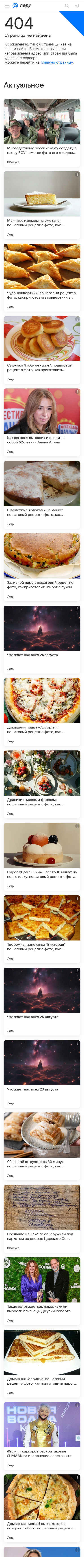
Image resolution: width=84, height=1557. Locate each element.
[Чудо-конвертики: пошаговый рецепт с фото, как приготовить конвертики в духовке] (42, 278)
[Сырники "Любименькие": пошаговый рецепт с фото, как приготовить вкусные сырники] (42, 350)
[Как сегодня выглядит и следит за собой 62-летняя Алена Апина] (42, 422)
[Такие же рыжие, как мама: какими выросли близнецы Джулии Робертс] (42, 1291)
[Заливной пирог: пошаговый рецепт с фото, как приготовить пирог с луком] (42, 567)
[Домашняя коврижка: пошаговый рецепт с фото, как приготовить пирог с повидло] (42, 1363)
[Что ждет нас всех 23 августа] (42, 1074)
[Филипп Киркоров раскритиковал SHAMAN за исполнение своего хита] (42, 1436)
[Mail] (15, 5)
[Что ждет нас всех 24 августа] (42, 640)
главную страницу (57, 62)
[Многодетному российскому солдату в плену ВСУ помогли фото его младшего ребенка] (42, 133)
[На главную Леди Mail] (24, 5)
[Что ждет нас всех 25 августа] (42, 1002)
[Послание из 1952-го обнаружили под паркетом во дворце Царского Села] (42, 1219)
